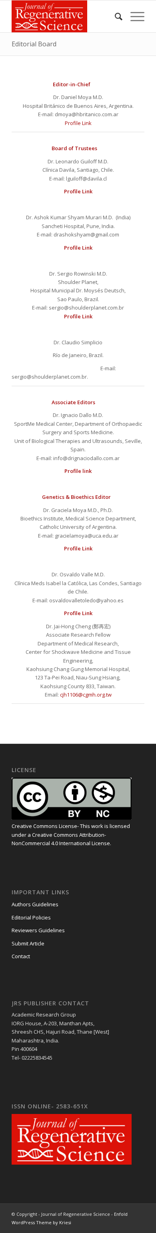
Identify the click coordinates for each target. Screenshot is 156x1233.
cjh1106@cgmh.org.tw (86, 694)
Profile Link (78, 123)
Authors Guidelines (35, 904)
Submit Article (28, 943)
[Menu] (133, 16)
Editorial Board (34, 44)
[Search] (114, 16)
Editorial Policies (31, 917)
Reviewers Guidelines (38, 930)
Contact (21, 956)
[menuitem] (114, 16)
